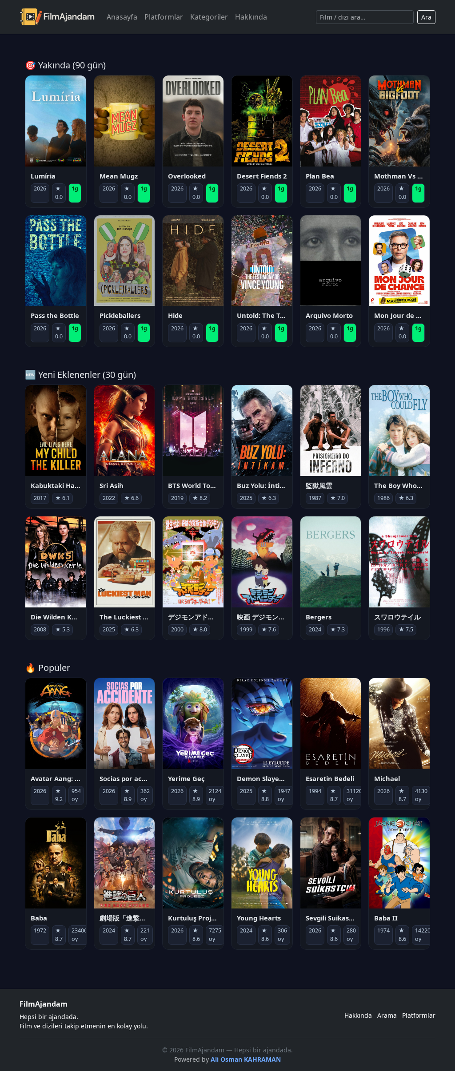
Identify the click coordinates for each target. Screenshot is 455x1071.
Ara (426, 17)
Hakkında (251, 17)
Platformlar (163, 17)
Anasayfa (122, 17)
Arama (387, 1015)
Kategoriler (209, 17)
